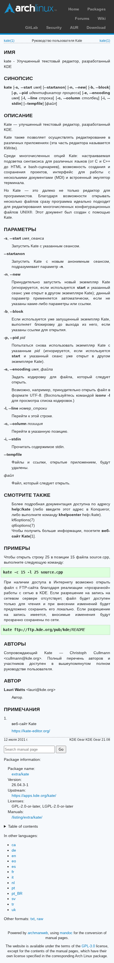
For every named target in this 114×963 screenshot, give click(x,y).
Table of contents (23, 826)
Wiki (102, 18)
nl (13, 882)
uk (14, 909)
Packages (96, 9)
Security (54, 27)
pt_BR (17, 893)
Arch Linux (30, 8)
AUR (74, 27)
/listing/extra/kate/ (27, 817)
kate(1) (9, 40)
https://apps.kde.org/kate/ (34, 795)
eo (14, 861)
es (14, 866)
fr (13, 871)
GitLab (31, 27)
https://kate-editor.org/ (31, 731)
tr (13, 904)
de (14, 850)
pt (13, 888)
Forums (82, 18)
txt (32, 919)
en (14, 856)
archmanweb (38, 933)
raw (40, 919)
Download (96, 27)
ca (14, 845)
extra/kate (20, 774)
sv (13, 898)
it (13, 877)
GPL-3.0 (88, 946)
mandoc (66, 933)
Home (73, 9)
